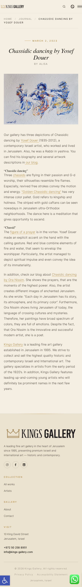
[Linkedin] (24, 464)
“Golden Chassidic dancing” (41, 192)
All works (9, 484)
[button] (5, 580)
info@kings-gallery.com (18, 551)
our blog (31, 162)
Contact (9, 515)
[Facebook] (15, 464)
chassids (19, 175)
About (7, 509)
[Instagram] (7, 464)
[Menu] (79, 6)
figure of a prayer (22, 232)
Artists (8, 490)
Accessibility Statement (52, 574)
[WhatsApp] (72, 6)
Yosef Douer (30, 140)
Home (8, 18)
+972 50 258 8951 (15, 547)
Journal (25, 18)
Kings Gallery (13, 344)
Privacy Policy (23, 574)
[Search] (64, 6)
